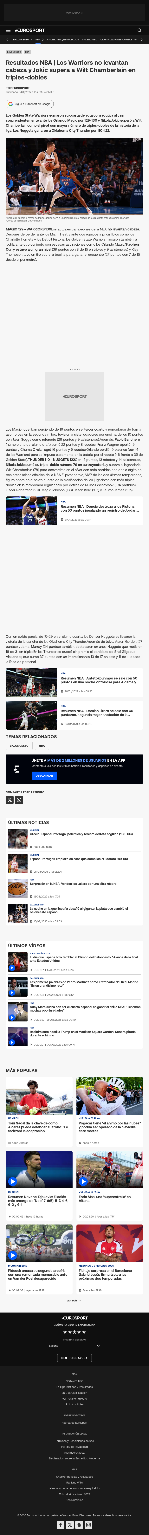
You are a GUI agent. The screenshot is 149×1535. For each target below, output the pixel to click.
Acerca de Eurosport (74, 1422)
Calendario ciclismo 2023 (74, 1494)
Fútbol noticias (75, 1404)
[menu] (139, 30)
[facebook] (60, 1525)
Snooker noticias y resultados (74, 1476)
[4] (79, 1332)
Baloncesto (14, 52)
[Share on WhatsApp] (19, 800)
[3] (74, 1332)
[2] (70, 1332)
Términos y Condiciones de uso (74, 1441)
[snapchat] (79, 1525)
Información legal (74, 1452)
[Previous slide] (7, 39)
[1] (65, 1332)
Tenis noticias (74, 1500)
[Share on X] (10, 800)
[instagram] (88, 1525)
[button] (8, 30)
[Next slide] (141, 39)
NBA (27, 52)
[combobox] (74, 1346)
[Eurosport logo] (29, 30)
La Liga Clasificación (74, 1392)
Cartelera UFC (74, 1381)
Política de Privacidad (74, 1446)
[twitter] (70, 1525)
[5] (83, 1332)
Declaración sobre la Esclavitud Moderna (74, 1458)
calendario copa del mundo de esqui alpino (74, 1488)
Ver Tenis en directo (74, 1398)
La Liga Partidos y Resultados (74, 1386)
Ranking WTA (74, 1482)
